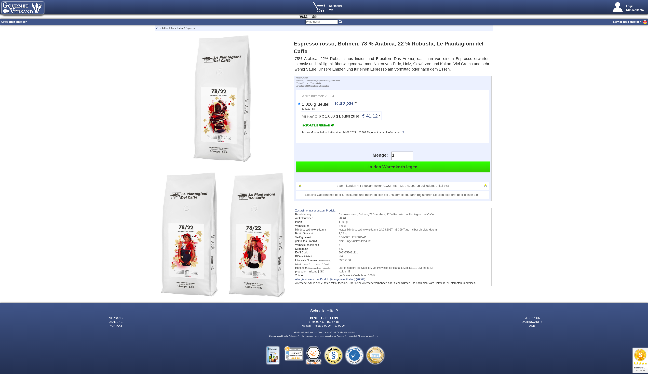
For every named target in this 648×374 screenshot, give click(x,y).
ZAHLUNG (116, 321)
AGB (532, 325)
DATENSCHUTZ (532, 321)
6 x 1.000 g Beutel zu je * (341, 116)
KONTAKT (116, 325)
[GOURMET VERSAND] (23, 15)
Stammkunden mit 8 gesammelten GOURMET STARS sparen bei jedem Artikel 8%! (392, 185)
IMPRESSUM (532, 318)
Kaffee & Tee (167, 28)
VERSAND (116, 318)
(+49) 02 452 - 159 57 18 (324, 321)
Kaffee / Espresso (186, 28)
